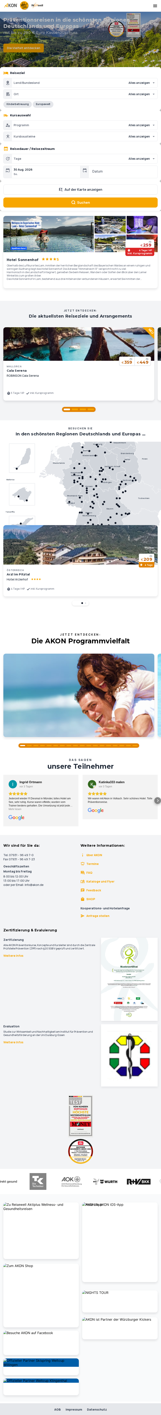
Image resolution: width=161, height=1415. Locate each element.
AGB (57, 1409)
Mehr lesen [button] (15, 809)
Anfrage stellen (97, 916)
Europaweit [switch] (43, 104)
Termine (92, 864)
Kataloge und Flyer (100, 881)
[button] (67, 409)
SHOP (90, 899)
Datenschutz (97, 1409)
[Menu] (155, 6)
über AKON (94, 855)
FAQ (89, 873)
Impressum (74, 1409)
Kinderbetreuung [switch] (17, 104)
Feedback (93, 890)
